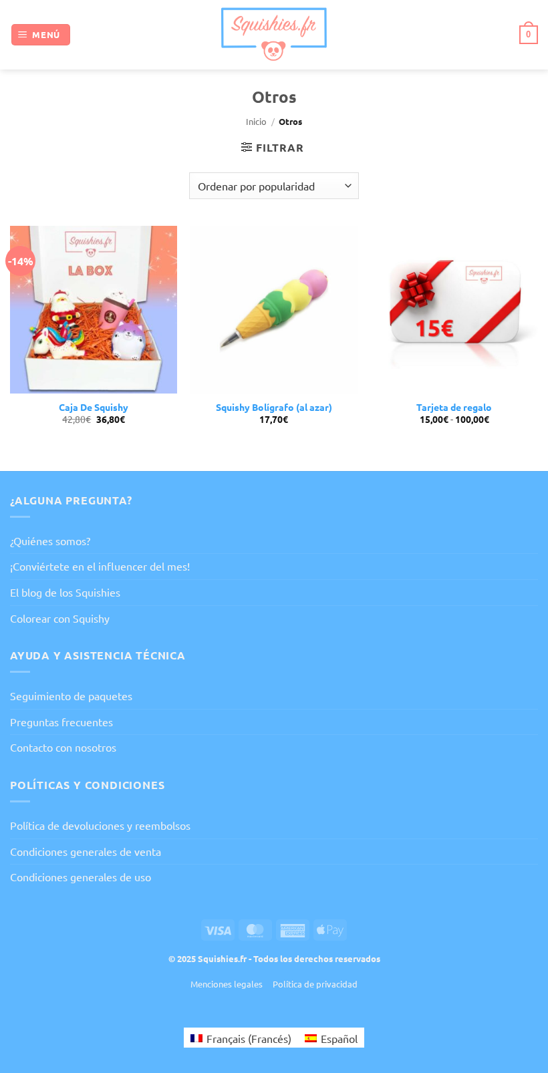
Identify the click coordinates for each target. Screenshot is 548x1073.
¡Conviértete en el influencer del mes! (100, 566)
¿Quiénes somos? (50, 540)
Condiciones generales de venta (85, 851)
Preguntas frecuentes (61, 721)
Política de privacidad (315, 983)
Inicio (256, 121)
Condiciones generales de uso (80, 876)
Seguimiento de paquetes (71, 695)
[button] (41, 35)
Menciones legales (226, 983)
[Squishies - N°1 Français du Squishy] (274, 34)
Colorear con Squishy (60, 618)
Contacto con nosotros (63, 747)
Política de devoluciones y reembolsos (100, 825)
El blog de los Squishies (65, 592)
